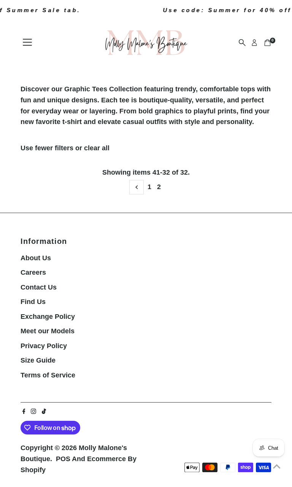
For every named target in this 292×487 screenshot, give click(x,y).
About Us (36, 258)
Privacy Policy (44, 346)
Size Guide (38, 360)
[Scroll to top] (276, 466)
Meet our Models (48, 331)
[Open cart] (267, 42)
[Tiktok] (44, 412)
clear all (97, 148)
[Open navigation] (27, 42)
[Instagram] (33, 412)
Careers (33, 272)
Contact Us (39, 287)
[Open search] (242, 42)
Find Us (33, 302)
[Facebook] (24, 412)
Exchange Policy (48, 316)
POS (63, 459)
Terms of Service (48, 375)
